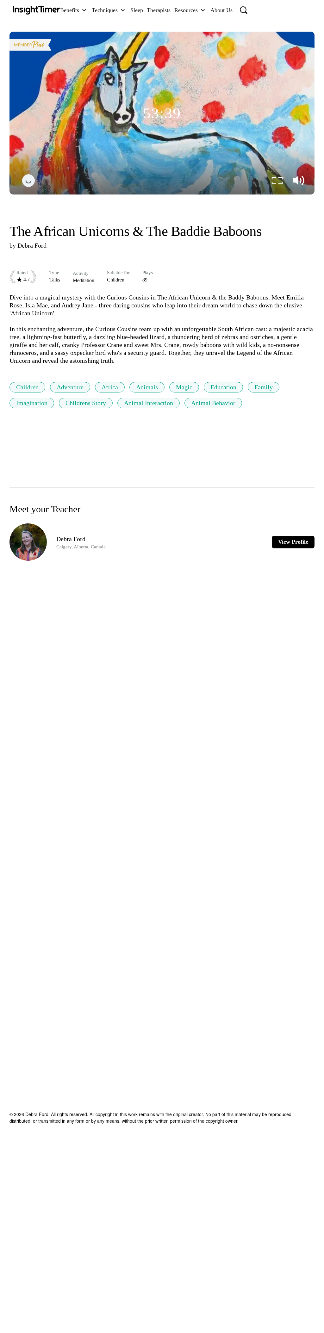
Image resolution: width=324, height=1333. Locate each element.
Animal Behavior (213, 402)
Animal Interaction (148, 402)
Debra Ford (32, 245)
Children (27, 387)
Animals (147, 387)
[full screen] (277, 180)
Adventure (70, 387)
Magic (184, 387)
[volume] (298, 180)
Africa (110, 387)
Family (263, 387)
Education (223, 387)
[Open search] (243, 10)
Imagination (31, 402)
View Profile (293, 542)
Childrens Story (85, 402)
